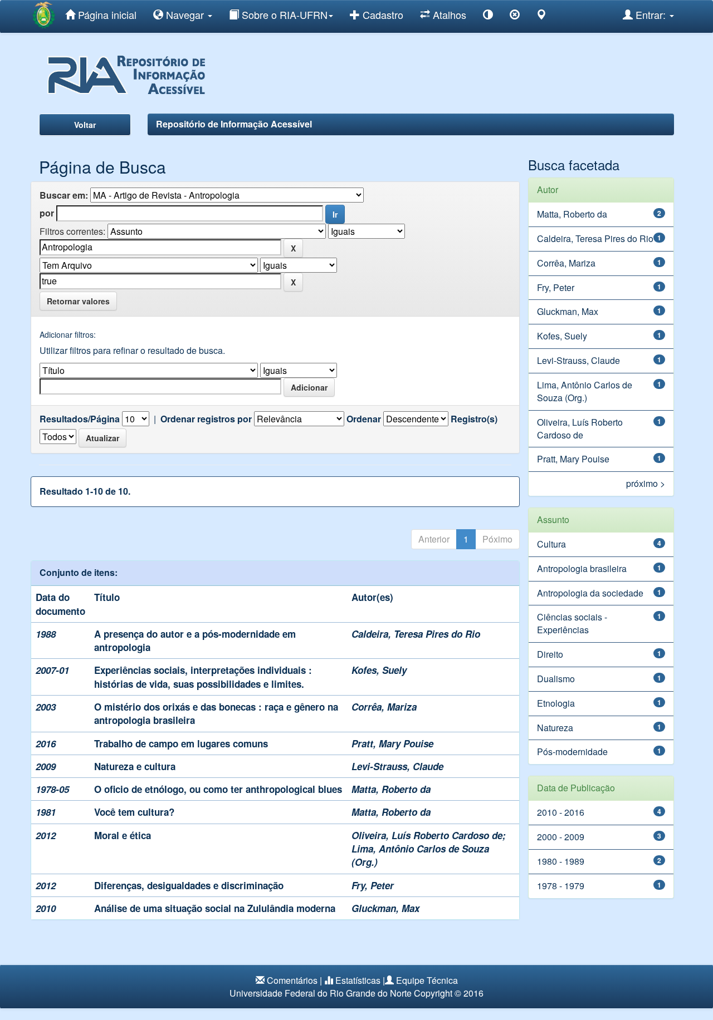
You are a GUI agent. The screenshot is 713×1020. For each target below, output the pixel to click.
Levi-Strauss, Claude (397, 766)
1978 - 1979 (560, 885)
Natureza (555, 727)
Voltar (85, 124)
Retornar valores (78, 301)
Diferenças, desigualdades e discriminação (189, 885)
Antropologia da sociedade (590, 593)
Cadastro (381, 14)
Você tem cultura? (134, 812)
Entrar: (650, 14)
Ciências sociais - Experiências (572, 623)
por (47, 213)
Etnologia (556, 703)
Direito (550, 654)
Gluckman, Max (385, 908)
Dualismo (556, 678)
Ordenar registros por (206, 419)
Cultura (551, 544)
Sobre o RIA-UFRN (283, 14)
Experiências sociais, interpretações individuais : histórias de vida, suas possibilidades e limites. (203, 676)
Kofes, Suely (379, 670)
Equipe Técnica (427, 980)
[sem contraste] (514, 16)
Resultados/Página (80, 419)
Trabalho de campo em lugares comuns (181, 743)
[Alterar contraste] (488, 16)
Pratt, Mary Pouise (392, 743)
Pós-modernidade (572, 751)
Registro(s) (474, 419)
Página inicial (105, 14)
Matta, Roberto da (391, 789)
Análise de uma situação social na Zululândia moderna (214, 908)
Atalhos (448, 14)
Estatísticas (357, 980)
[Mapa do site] (541, 16)
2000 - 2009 (560, 836)
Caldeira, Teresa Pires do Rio (415, 633)
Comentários (292, 980)
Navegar (185, 14)
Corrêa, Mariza (384, 706)
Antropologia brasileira (582, 568)
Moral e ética (122, 835)
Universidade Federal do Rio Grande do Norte (320, 993)
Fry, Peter (372, 885)
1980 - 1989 (560, 861)
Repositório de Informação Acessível (234, 123)
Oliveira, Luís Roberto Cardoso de (426, 835)
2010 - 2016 (560, 812)
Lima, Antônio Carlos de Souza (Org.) (584, 391)
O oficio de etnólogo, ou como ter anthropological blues (218, 789)
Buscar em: (64, 195)
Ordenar (363, 419)
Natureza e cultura (134, 766)
